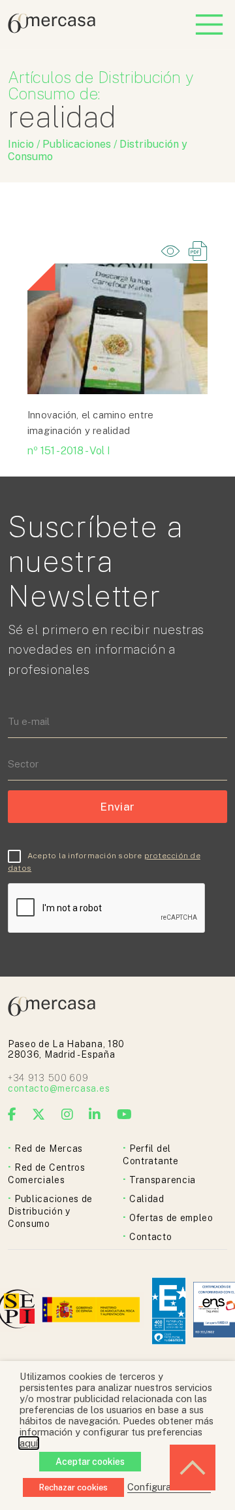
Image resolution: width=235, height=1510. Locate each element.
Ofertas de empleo (171, 1218)
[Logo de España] (92, 1311)
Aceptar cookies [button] (90, 1461)
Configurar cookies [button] (169, 1486)
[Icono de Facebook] (12, 1114)
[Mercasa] (51, 30)
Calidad (146, 1199)
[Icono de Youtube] (125, 1114)
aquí (29, 1443)
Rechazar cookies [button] (73, 1487)
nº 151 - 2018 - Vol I (68, 451)
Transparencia (162, 1180)
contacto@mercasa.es (59, 1088)
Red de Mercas (48, 1148)
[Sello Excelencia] (168, 1310)
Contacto (150, 1237)
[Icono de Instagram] (67, 1114)
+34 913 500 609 (48, 1078)
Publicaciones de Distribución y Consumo (50, 1211)
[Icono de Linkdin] (95, 1114)
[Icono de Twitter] (39, 1114)
